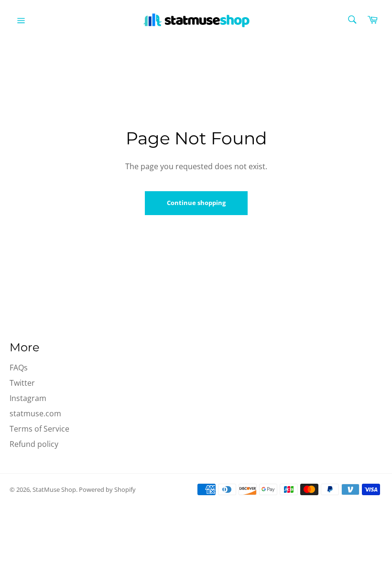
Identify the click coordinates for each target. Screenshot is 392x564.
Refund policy (34, 444)
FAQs (19, 367)
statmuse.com (35, 413)
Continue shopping (196, 202)
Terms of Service (39, 428)
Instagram (28, 398)
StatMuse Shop (54, 489)
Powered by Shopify (107, 489)
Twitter (22, 383)
